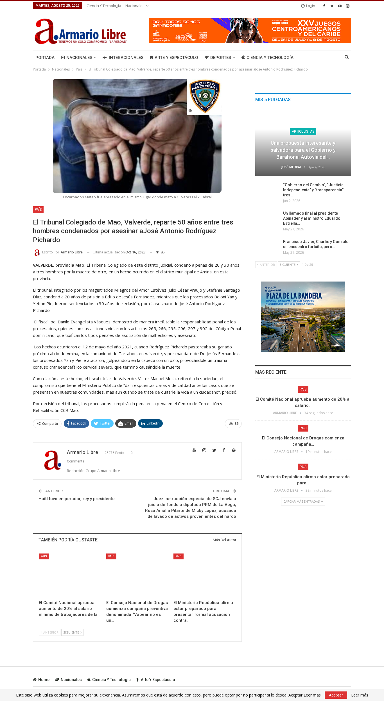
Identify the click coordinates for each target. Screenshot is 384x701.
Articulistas (303, 131)
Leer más (359, 695)
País (38, 210)
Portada (45, 57)
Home (43, 679)
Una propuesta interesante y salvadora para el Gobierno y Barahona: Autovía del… (303, 150)
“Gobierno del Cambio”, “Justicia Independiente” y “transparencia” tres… (313, 190)
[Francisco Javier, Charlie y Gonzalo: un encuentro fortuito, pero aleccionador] (267, 248)
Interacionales (126, 57)
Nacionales (134, 5)
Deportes (220, 57)
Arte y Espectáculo (176, 57)
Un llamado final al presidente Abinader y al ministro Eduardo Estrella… (311, 218)
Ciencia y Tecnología (104, 5)
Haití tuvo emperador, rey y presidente (77, 498)
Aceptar (336, 695)
